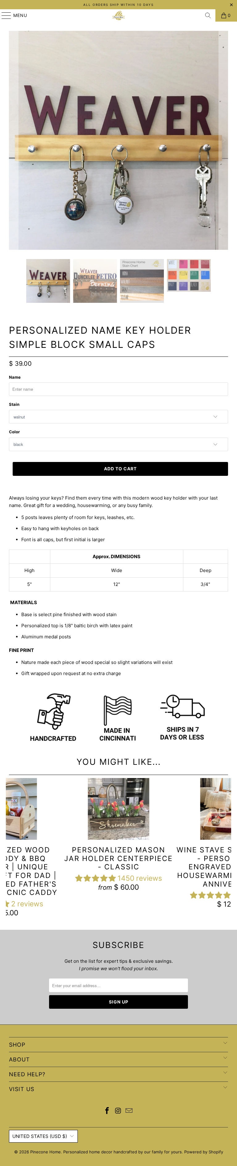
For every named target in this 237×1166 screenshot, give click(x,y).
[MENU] (3, 15)
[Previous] (14, 140)
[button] (95, 878)
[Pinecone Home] (118, 15)
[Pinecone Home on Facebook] (107, 1111)
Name (15, 377)
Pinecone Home (45, 1151)
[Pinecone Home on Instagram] (118, 1111)
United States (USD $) (39, 1136)
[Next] (223, 140)
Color (14, 431)
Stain (14, 404)
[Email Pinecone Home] (129, 1111)
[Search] (208, 15)
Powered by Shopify (203, 1151)
